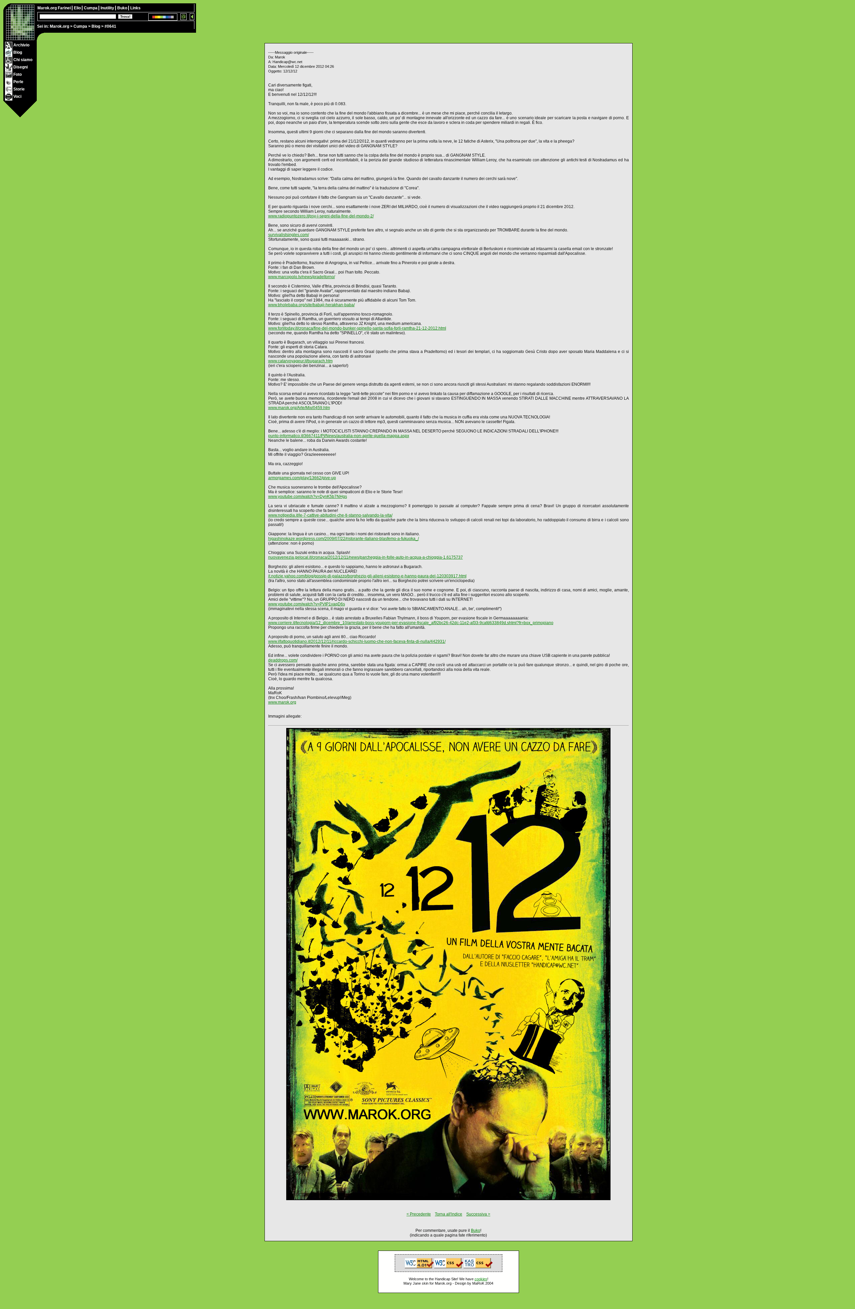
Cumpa (80, 26)
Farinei (65, 8)
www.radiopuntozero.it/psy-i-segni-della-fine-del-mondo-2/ (321, 216)
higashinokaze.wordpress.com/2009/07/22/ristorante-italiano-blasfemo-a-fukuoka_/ (343, 538)
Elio (78, 8)
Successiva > (478, 1214)
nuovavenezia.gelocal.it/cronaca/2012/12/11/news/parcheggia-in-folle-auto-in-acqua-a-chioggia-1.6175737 (365, 557)
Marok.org (59, 26)
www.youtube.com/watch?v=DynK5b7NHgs (307, 496)
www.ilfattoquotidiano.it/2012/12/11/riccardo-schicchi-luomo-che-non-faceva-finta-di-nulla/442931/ (357, 641)
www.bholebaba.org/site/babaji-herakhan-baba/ (311, 305)
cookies (481, 1279)
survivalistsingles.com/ (288, 234)
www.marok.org (282, 702)
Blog (96, 26)
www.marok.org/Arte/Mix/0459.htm (299, 407)
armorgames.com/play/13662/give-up (302, 478)
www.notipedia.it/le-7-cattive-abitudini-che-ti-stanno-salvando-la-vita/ (330, 515)
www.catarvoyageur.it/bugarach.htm (300, 361)
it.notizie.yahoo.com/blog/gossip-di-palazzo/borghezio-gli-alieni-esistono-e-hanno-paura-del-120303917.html (367, 576)
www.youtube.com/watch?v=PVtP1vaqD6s (306, 604)
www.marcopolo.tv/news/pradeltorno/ (301, 276)
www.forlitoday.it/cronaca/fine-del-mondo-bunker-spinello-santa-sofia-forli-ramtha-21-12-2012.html (357, 328)
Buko (122, 8)
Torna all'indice (448, 1214)
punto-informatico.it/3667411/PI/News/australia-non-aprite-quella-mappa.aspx (338, 435)
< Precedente (418, 1214)
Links (135, 8)
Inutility (108, 8)
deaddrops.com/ (283, 660)
